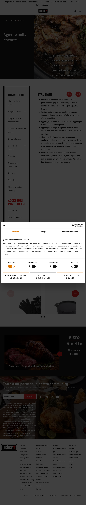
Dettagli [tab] (43, 232)
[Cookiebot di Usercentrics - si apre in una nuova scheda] (73, 225)
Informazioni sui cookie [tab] (71, 232)
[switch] (32, 266)
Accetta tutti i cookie (70, 277)
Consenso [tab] (15, 232)
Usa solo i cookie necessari (15, 277)
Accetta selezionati (43, 277)
